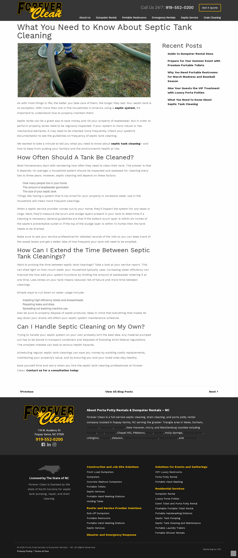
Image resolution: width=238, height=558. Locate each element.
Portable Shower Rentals (170, 532)
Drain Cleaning (212, 17)
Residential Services (169, 488)
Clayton (105, 438)
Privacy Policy (24, 551)
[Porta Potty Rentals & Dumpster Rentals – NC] (40, 10)
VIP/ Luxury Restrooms (168, 472)
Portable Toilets (96, 486)
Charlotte (191, 438)
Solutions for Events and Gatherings (181, 466)
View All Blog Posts (119, 391)
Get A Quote (210, 7)
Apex (149, 432)
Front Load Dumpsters (100, 472)
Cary (101, 432)
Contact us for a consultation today (52, 370)
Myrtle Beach (168, 438)
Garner (158, 432)
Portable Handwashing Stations (173, 513)
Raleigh (91, 432)
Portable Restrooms (134, 17)
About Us (84, 17)
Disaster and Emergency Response (111, 534)
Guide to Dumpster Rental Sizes (190, 53)
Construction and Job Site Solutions (113, 466)
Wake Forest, (133, 438)
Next (213, 391)
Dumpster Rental (106, 17)
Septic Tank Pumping (167, 518)
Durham (110, 432)
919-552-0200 (180, 7)
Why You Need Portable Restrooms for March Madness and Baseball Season (193, 77)
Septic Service (189, 17)
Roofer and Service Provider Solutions (114, 508)
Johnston (106, 427)
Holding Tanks (95, 501)
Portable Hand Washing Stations (106, 496)
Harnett (119, 427)
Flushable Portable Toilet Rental (174, 508)
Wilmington (150, 438)
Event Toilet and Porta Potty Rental (176, 503)
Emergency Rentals (163, 17)
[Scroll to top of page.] (233, 553)
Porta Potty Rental (166, 476)
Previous (27, 391)
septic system (125, 108)
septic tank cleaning (125, 143)
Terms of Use (41, 551)
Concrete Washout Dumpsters (104, 481)
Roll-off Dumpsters (98, 513)
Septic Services (96, 491)
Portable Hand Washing (169, 481)
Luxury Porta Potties (167, 498)
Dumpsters (93, 476)
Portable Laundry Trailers (170, 527)
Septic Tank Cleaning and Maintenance (178, 523)
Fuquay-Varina (193, 432)
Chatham (93, 427)
